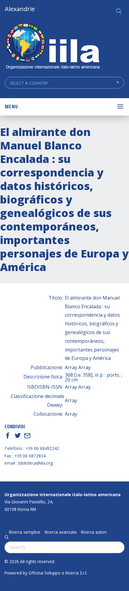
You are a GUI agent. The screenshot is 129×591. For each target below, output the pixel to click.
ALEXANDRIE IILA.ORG (52, 47)
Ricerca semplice (24, 532)
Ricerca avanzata (60, 532)
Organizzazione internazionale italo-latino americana (62, 494)
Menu (11, 106)
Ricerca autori (93, 532)
